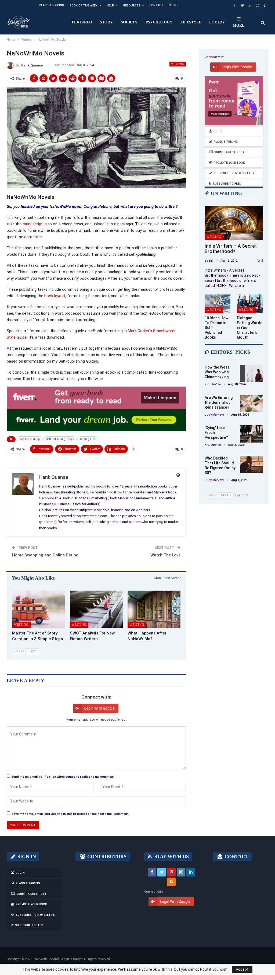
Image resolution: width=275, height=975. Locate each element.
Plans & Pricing (51, 5)
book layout (54, 295)
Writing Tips (88, 439)
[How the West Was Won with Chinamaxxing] (251, 373)
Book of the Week (83, 5)
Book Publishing (29, 439)
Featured (82, 22)
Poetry (217, 22)
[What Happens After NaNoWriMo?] (154, 609)
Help (110, 5)
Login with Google (99, 708)
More (173, 5)
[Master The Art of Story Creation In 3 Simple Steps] (38, 609)
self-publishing (101, 492)
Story (106, 22)
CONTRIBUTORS (106, 856)
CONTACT (235, 856)
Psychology (159, 22)
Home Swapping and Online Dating (45, 555)
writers (78, 522)
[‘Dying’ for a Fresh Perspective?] (251, 434)
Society (129, 22)
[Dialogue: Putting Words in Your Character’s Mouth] (250, 303)
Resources (131, 5)
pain (159, 516)
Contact (156, 5)
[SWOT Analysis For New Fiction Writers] (96, 609)
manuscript (33, 224)
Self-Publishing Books (60, 439)
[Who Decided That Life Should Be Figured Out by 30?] (251, 464)
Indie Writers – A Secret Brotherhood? (231, 248)
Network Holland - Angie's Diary (58, 959)
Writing (177, 63)
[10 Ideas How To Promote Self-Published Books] (218, 303)
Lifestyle (190, 22)
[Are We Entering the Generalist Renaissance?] (251, 403)
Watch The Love (165, 555)
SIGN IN (26, 856)
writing (55, 492)
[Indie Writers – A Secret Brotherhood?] (234, 223)
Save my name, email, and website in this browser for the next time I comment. (70, 814)
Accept (242, 969)
